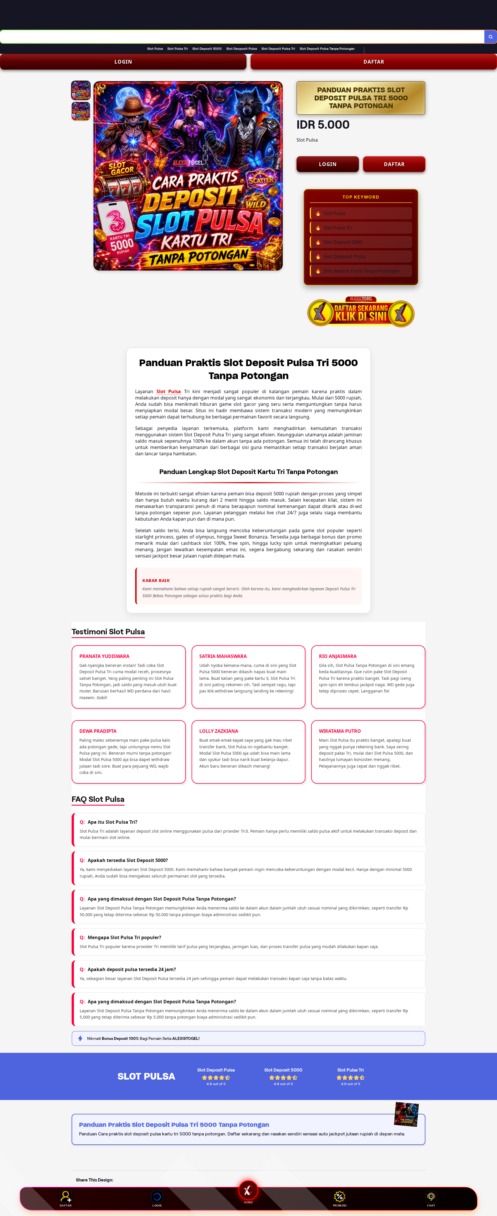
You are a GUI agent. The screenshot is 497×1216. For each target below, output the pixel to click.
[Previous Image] (98, 176)
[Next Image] (278, 176)
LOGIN (123, 61)
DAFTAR (374, 61)
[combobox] (242, 36)
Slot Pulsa (168, 391)
